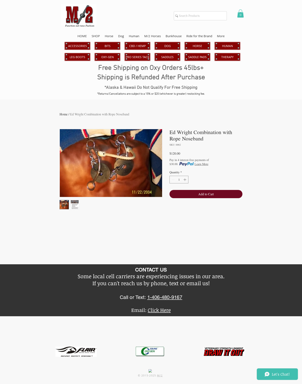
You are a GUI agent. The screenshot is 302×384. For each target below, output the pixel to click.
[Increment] (185, 179)
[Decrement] (172, 179)
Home (64, 114)
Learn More (201, 164)
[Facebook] (150, 371)
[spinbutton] (179, 179)
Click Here (159, 310)
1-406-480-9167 (164, 297)
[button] (240, 13)
